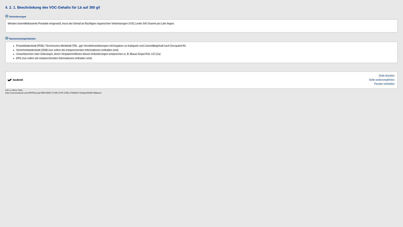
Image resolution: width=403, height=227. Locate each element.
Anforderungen (17, 16)
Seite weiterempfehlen (382, 79)
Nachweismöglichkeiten (22, 38)
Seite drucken (387, 75)
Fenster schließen (384, 83)
